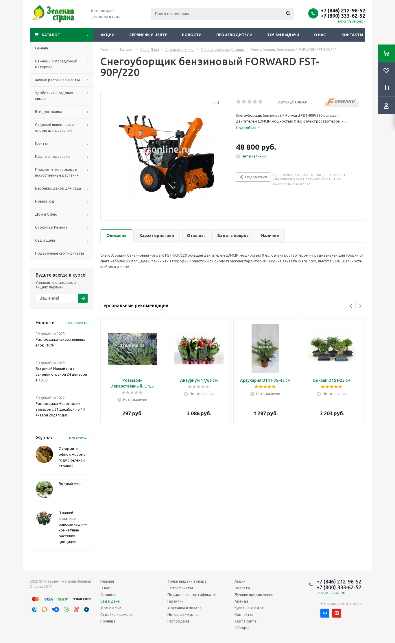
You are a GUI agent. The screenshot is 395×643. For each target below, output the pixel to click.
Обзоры (242, 628)
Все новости (77, 323)
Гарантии (175, 601)
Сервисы (108, 594)
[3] (249, 101)
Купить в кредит (249, 608)
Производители (234, 35)
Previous (351, 306)
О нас (320, 35)
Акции (108, 35)
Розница (107, 621)
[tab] (248, 128)
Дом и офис (110, 608)
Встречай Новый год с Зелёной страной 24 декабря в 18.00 (61, 374)
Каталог (51, 35)
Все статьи (78, 438)
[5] (260, 101)
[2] (244, 101)
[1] (238, 101)
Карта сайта (245, 621)
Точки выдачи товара (186, 581)
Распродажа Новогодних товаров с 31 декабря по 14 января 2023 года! (60, 409)
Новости (192, 35)
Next (360, 306)
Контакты (352, 35)
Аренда (241, 601)
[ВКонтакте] (324, 613)
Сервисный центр (148, 35)
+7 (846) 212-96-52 (343, 10)
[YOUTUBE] (336, 613)
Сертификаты (180, 588)
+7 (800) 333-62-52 (343, 15)
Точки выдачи (283, 35)
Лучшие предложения (254, 594)
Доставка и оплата (184, 608)
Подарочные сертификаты (191, 594)
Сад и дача (110, 601)
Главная (107, 581)
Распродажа (178, 621)
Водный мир (70, 483)
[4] (255, 101)
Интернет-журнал (183, 614)
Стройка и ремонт (116, 614)
